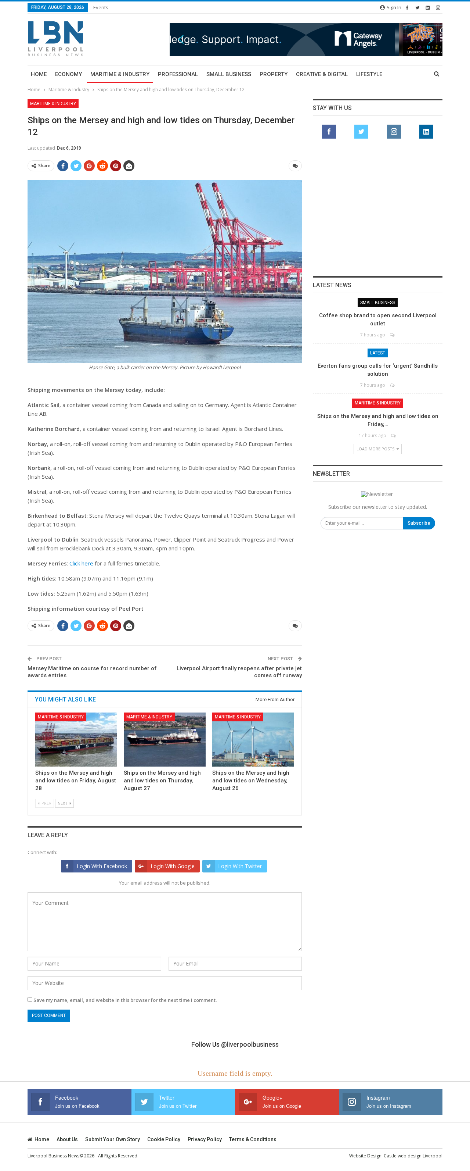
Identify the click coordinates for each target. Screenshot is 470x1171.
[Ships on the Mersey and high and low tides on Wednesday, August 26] (253, 740)
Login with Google (173, 866)
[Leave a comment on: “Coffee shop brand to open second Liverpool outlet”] (392, 335)
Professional (178, 74)
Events (100, 7)
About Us (67, 1139)
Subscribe (419, 523)
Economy (68, 74)
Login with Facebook (102, 866)
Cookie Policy (163, 1139)
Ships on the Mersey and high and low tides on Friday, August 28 (75, 781)
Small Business (228, 74)
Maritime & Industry (119, 74)
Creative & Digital (322, 74)
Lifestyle (369, 74)
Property (274, 74)
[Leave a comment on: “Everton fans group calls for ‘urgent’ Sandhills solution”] (392, 385)
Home (39, 74)
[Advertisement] (378, 211)
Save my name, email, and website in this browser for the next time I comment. (125, 1000)
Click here (81, 563)
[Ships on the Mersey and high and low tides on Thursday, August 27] (165, 740)
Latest (377, 353)
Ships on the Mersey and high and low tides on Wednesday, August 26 (250, 781)
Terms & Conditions (252, 1139)
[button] (306, 39)
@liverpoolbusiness (250, 1044)
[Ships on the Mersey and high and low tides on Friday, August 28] (76, 740)
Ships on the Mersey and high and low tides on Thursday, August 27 (162, 781)
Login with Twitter (240, 866)
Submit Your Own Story (112, 1139)
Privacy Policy (205, 1139)
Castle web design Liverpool (413, 1156)
